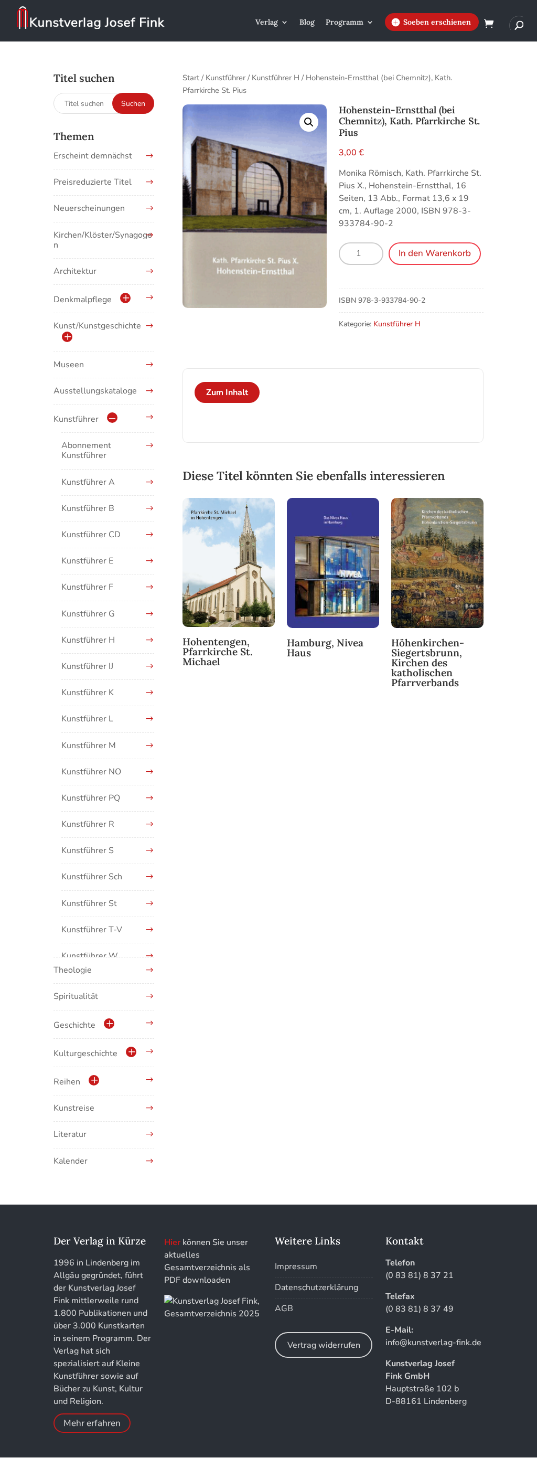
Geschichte (74, 1025)
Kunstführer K (87, 692)
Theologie (72, 970)
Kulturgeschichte (85, 1053)
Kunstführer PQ (90, 798)
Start (190, 77)
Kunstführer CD (91, 534)
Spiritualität (75, 996)
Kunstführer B (87, 508)
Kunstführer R (87, 824)
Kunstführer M (88, 745)
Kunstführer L (87, 719)
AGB (284, 1308)
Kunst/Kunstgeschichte (97, 326)
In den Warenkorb (435, 253)
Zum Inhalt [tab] (227, 392)
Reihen (66, 1082)
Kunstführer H (275, 77)
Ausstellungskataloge (95, 391)
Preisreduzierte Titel (92, 182)
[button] (308, 122)
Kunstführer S (87, 850)
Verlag (266, 22)
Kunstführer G (88, 614)
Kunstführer (225, 77)
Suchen (133, 104)
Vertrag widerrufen (323, 1345)
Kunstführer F (87, 587)
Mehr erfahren (92, 1423)
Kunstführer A (88, 482)
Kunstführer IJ (87, 666)
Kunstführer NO (91, 772)
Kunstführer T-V (91, 929)
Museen (68, 364)
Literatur (70, 1134)
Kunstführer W (89, 956)
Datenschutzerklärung (316, 1287)
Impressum (296, 1266)
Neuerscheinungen (89, 208)
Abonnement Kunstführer (86, 450)
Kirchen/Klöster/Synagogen (102, 240)
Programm (344, 22)
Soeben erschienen (437, 22)
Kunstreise (73, 1108)
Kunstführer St (89, 903)
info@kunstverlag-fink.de (433, 1342)
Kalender (70, 1161)
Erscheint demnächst (92, 156)
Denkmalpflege (82, 299)
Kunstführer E (87, 561)
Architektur (74, 271)
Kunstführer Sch (91, 876)
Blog (307, 22)
